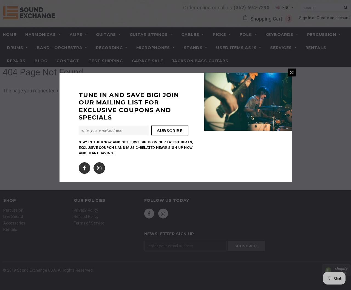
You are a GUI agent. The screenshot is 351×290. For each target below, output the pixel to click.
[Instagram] (99, 166)
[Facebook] (84, 166)
